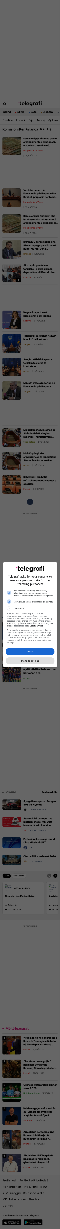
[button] (30, 608)
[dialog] (30, 614)
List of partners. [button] (36, 626)
